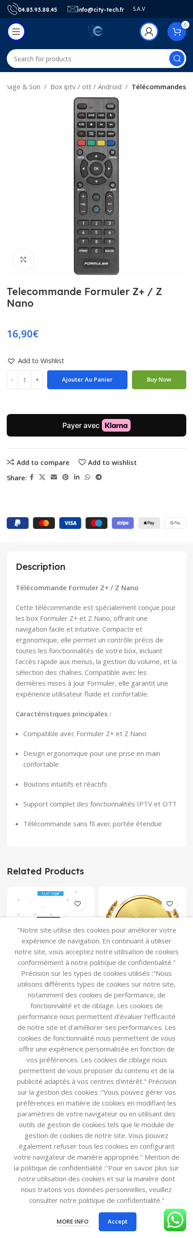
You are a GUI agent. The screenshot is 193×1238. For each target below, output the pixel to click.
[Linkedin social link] (76, 477)
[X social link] (42, 477)
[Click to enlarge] (23, 260)
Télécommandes (159, 86)
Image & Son (20, 86)
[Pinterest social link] (65, 477)
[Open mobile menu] (16, 32)
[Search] (176, 58)
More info (73, 1221)
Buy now (159, 379)
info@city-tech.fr (100, 9)
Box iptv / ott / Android (86, 86)
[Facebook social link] (31, 477)
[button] (35, 360)
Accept (117, 1221)
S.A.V (139, 9)
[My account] (149, 32)
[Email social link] (54, 477)
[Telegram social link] (99, 477)
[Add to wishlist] (77, 903)
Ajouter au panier (87, 379)
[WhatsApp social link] (87, 477)
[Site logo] (96, 30)
